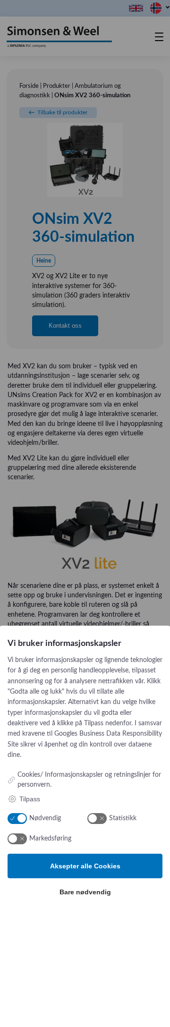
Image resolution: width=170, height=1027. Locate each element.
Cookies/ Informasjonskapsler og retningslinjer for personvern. (89, 780)
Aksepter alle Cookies (85, 866)
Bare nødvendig (85, 892)
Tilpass (29, 799)
